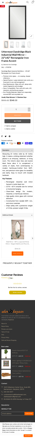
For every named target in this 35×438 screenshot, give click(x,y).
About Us (4, 323)
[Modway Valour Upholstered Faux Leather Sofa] (6, 374)
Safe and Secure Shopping (8, 340)
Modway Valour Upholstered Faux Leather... (21, 372)
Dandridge (14, 64)
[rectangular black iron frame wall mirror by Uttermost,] (11, 44)
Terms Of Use (5, 332)
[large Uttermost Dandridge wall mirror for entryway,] (29, 44)
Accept (28, 435)
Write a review (17, 292)
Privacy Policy (5, 337)
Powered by (4, 277)
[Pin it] (9, 136)
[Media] (31, 36)
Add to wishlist (10, 129)
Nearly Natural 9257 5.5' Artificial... (20, 351)
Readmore (11, 319)
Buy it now (17, 121)
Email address (6, 413)
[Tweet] (6, 136)
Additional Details (7, 215)
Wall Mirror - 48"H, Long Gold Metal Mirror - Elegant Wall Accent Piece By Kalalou (17, 243)
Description (5, 150)
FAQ (2, 334)
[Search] (27, 2)
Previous (2, 238)
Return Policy (5, 326)
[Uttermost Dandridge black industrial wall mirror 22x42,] (17, 22)
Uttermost (5, 64)
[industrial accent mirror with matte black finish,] (23, 44)
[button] (2, 45)
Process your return (6, 329)
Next (32, 238)
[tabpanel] (17, 22)
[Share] (2, 136)
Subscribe (29, 413)
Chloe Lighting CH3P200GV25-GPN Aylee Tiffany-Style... (22, 362)
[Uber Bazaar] (11, 2)
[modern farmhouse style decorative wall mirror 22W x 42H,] (17, 44)
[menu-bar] (3, 2)
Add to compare (11, 126)
